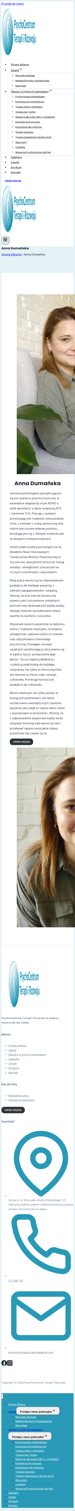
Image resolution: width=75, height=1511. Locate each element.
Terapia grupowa (24, 132)
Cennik (15, 162)
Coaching (20, 147)
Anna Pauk (20, 86)
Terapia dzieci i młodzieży (29, 107)
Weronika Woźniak (25, 75)
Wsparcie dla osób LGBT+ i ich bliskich (35, 117)
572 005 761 (15, 1281)
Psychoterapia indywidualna (30, 97)
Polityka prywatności (21, 1100)
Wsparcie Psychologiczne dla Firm (33, 152)
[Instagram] (10, 1365)
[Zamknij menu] (2, 1396)
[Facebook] (4, 1365)
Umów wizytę (13, 181)
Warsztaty (21, 142)
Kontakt (16, 172)
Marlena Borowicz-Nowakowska (32, 81)
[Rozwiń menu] (5, 240)
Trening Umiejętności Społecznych (33, 137)
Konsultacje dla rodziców (28, 127)
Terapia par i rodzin (25, 112)
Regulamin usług (18, 1096)
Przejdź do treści (12, 4)
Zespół (12, 1050)
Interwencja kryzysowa (27, 122)
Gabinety (16, 157)
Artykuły (16, 167)
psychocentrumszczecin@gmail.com (30, 1352)
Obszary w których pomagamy (27, 1055)
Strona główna (20, 65)
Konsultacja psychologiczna (29, 102)
